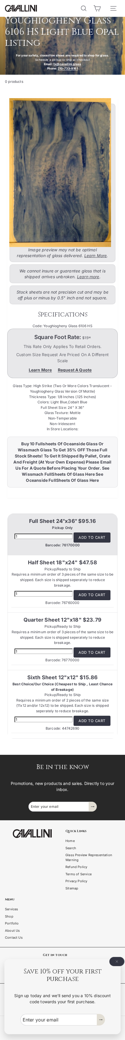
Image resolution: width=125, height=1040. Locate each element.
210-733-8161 (68, 68)
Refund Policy (76, 867)
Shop (9, 916)
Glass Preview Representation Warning (88, 857)
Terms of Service (78, 874)
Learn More (95, 255)
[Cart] (97, 8)
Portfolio (12, 923)
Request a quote (75, 369)
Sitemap (71, 888)
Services (11, 909)
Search (70, 848)
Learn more (88, 276)
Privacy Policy (76, 881)
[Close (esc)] (116, 961)
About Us (12, 931)
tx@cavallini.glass (67, 64)
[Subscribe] (101, 1020)
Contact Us (14, 937)
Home (70, 841)
